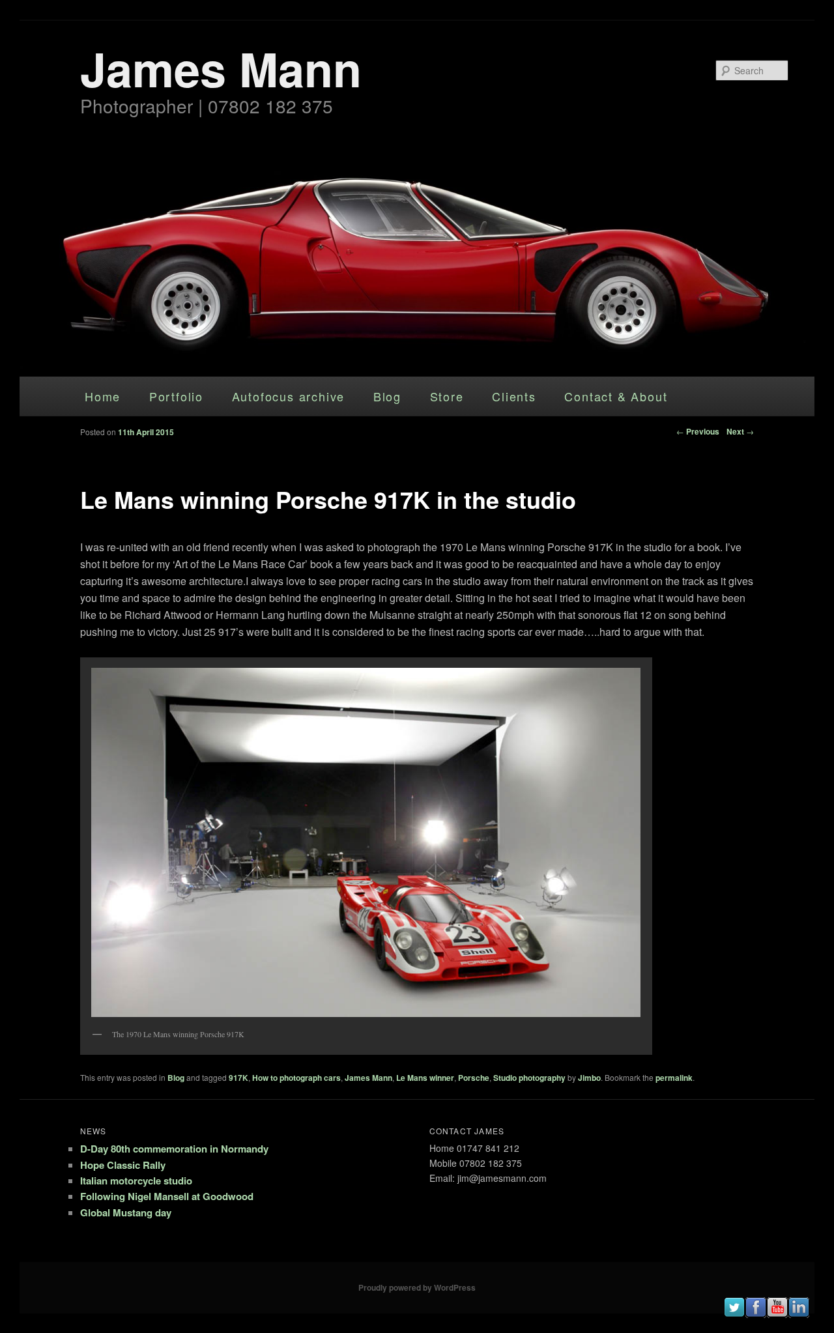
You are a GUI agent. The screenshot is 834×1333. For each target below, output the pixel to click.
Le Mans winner (425, 1077)
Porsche (473, 1077)
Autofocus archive (288, 396)
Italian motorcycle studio (136, 1180)
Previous (697, 431)
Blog (387, 396)
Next (740, 431)
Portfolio (176, 396)
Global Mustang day (125, 1212)
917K (238, 1077)
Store (447, 396)
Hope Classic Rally (122, 1165)
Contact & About (615, 396)
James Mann (221, 68)
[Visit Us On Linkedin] (798, 1314)
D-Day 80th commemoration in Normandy (174, 1148)
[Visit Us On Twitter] (734, 1314)
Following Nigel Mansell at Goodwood (166, 1196)
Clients (514, 396)
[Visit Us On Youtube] (777, 1314)
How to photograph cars (296, 1077)
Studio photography (529, 1077)
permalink (674, 1077)
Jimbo (589, 1077)
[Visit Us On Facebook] (755, 1314)
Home (103, 396)
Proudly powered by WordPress (417, 1287)
